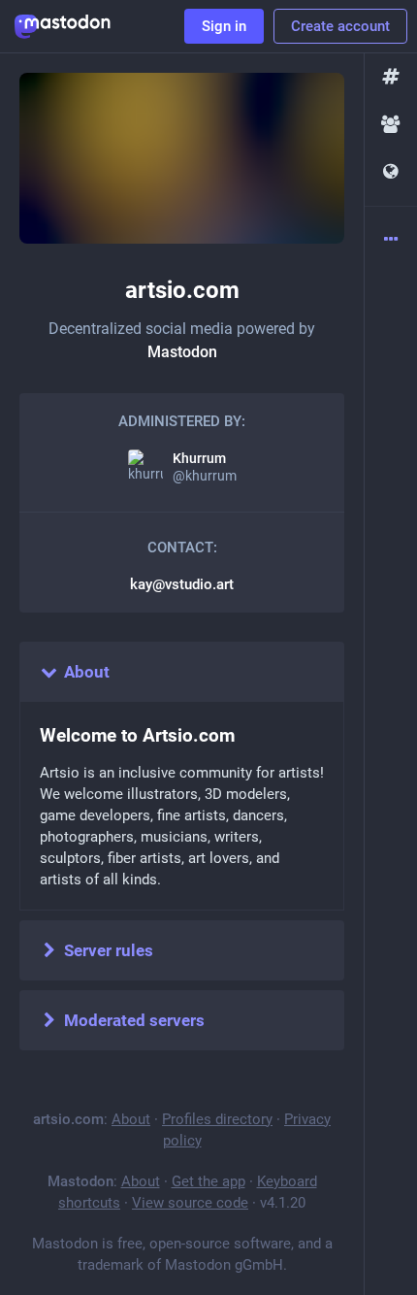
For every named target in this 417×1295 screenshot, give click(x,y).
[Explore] (391, 77)
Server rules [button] (108, 950)
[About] (391, 240)
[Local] (391, 125)
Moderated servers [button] (134, 1020)
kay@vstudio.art (182, 584)
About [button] (87, 671)
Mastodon (182, 352)
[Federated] (391, 172)
